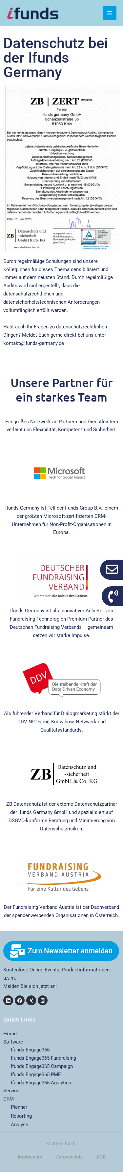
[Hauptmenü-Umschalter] (109, 13)
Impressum (30, 1157)
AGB (101, 1157)
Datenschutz (69, 1157)
